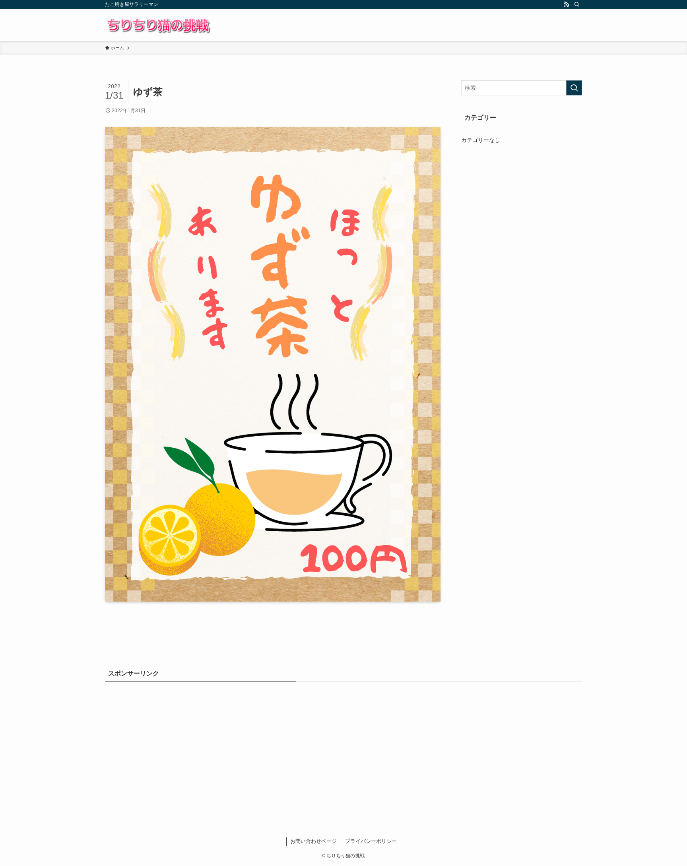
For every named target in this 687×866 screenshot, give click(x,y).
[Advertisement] (343, 746)
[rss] (566, 4)
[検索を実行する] (574, 87)
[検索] (577, 4)
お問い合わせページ (313, 841)
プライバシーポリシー (371, 841)
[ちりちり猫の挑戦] (158, 25)
